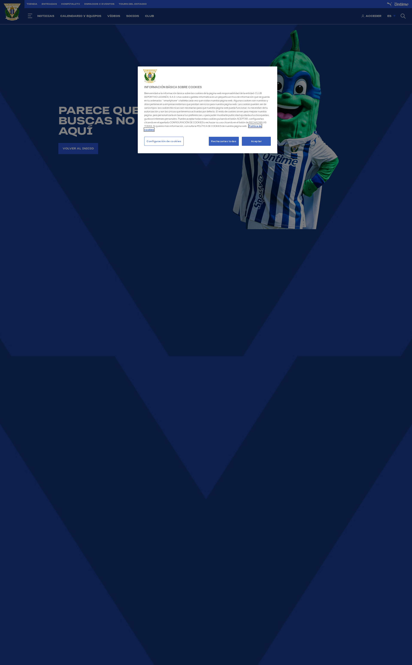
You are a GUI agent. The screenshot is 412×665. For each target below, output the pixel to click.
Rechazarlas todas (223, 141)
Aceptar (256, 141)
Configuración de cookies (164, 141)
